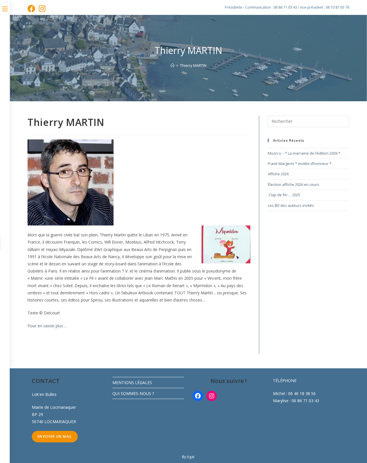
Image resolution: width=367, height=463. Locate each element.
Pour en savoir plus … (47, 325)
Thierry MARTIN (193, 65)
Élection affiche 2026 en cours (293, 184)
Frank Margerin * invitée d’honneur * (299, 163)
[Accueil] (172, 65)
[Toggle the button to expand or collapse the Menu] (5, 8)
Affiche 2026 (278, 173)
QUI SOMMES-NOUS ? (133, 393)
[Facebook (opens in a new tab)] (32, 8)
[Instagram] (211, 396)
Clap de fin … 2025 (284, 194)
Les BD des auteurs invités (291, 205)
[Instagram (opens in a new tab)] (42, 8)
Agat (190, 456)
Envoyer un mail (55, 436)
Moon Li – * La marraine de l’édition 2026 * (304, 153)
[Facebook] (198, 396)
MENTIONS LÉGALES (132, 382)
